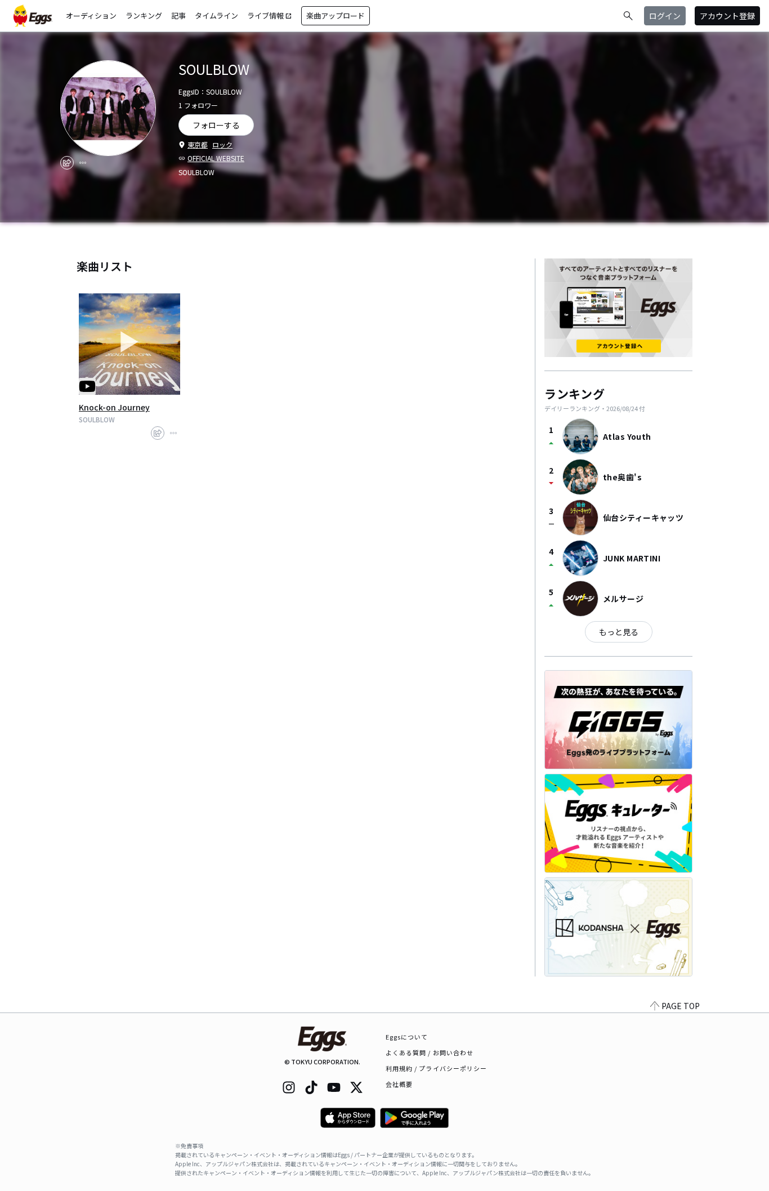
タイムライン (216, 15)
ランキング (144, 15)
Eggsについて (407, 1036)
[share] (67, 162)
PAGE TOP (680, 1005)
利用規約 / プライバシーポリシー (437, 1068)
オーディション (91, 15)
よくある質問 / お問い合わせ (430, 1052)
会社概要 (399, 1084)
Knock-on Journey (114, 407)
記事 (178, 15)
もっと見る (618, 631)
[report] (83, 162)
